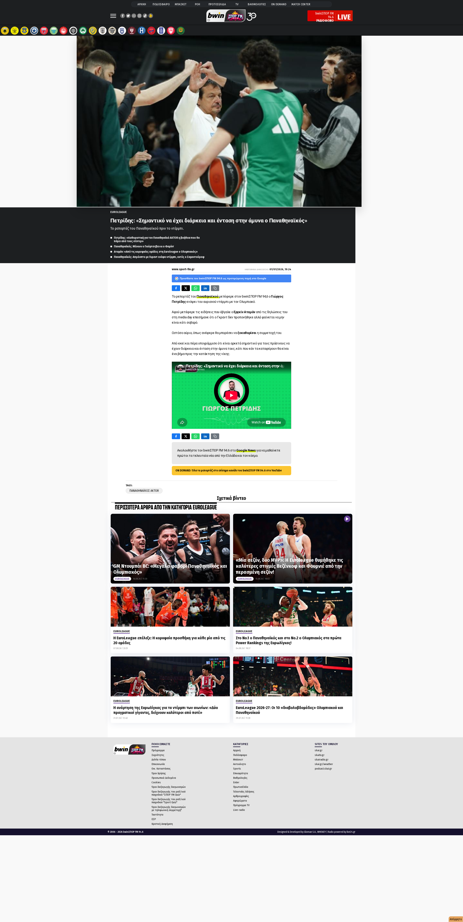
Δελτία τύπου (159, 759)
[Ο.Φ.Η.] (73, 31)
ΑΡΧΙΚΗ (141, 4)
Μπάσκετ (238, 759)
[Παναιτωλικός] (93, 31)
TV (237, 4)
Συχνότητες (158, 755)
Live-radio (239, 810)
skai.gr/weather (324, 764)
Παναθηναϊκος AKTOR (144, 491)
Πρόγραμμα (158, 750)
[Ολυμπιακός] (63, 31)
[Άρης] (15, 31)
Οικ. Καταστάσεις (161, 768)
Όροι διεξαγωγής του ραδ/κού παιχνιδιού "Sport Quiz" (169, 801)
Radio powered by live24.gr (341, 831)
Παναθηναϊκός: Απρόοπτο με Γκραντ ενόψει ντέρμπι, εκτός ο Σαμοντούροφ (159, 257)
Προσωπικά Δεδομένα (164, 777)
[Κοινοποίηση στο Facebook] (176, 288)
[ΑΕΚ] (5, 31)
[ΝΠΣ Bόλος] (44, 31)
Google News (246, 450)
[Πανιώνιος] (151, 31)
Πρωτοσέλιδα (240, 787)
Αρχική (237, 750)
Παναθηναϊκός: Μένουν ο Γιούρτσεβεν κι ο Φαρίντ (144, 246)
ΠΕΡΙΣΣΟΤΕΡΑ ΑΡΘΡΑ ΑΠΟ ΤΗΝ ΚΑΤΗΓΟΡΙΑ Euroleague (166, 508)
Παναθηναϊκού (208, 296)
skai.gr (318, 750)
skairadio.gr (321, 759)
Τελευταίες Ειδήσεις (243, 791)
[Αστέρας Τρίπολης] (24, 31)
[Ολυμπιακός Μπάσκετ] (171, 31)
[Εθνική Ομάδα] (161, 31)
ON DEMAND (278, 4)
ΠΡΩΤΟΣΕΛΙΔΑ (217, 4)
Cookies (156, 782)
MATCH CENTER (300, 4)
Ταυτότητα (157, 814)
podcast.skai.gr (323, 768)
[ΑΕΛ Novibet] (132, 31)
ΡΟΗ (197, 4)
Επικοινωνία (158, 764)
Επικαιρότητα (240, 773)
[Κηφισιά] (122, 31)
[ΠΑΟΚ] (103, 31)
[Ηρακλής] (142, 31)
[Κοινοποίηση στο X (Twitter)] (186, 288)
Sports (237, 768)
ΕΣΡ (154, 819)
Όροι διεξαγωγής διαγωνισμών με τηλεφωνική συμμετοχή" (169, 808)
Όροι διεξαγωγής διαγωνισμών (169, 787)
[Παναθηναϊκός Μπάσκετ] (181, 31)
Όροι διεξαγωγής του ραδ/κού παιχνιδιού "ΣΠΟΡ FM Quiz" (169, 793)
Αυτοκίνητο (239, 764)
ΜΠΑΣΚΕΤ (181, 4)
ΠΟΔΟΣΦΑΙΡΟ (161, 4)
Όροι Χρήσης (159, 773)
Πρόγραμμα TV (241, 805)
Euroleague (118, 212)
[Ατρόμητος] (34, 31)
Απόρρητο (456, 919)
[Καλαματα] (112, 31)
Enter (236, 782)
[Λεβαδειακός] (54, 31)
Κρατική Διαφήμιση (162, 823)
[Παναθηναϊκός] (83, 31)
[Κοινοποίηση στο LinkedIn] (205, 288)
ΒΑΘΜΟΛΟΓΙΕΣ (257, 4)
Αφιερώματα (240, 800)
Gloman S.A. (310, 831)
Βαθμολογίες (240, 777)
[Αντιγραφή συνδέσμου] (215, 288)
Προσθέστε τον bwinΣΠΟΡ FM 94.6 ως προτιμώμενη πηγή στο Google (223, 278)
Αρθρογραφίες (241, 796)
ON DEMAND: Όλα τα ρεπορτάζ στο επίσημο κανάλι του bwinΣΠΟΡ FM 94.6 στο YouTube (228, 470)
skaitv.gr (319, 755)
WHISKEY (321, 831)
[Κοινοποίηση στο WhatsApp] (195, 288)
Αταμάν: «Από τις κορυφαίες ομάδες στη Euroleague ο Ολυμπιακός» (156, 251)
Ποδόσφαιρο (240, 755)
